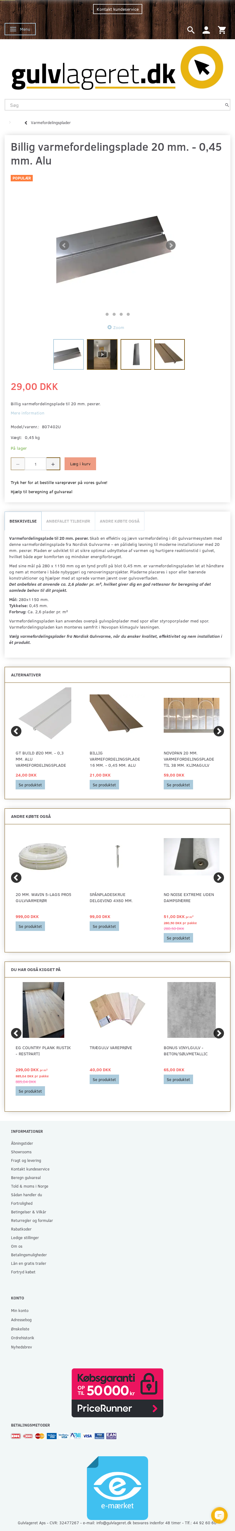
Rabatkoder (21, 1228)
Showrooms (21, 1151)
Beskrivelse (23, 521)
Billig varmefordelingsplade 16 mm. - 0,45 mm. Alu (115, 759)
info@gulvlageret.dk (114, 1522)
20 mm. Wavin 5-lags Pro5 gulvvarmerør (43, 897)
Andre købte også (120, 521)
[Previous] (16, 731)
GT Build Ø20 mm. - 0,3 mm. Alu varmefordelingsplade (41, 759)
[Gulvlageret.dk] (117, 66)
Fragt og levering (26, 1160)
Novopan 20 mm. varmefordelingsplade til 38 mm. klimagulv (189, 759)
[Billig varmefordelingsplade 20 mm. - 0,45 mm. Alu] (117, 245)
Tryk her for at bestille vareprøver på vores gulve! (59, 482)
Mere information (27, 413)
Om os (16, 1246)
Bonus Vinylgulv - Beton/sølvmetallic (186, 1051)
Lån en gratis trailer (28, 1263)
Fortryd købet (23, 1271)
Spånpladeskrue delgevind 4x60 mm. (111, 897)
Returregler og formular (32, 1220)
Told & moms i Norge (29, 1186)
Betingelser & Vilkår (28, 1211)
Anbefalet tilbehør (68, 521)
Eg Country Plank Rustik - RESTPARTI (43, 1051)
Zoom (118, 327)
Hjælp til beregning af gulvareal (42, 491)
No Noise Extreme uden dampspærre (189, 897)
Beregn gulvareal (26, 1177)
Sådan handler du (26, 1194)
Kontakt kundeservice (118, 9)
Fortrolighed (21, 1203)
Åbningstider (22, 1143)
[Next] (219, 731)
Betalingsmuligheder (29, 1254)
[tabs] (191, 29)
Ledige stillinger (25, 1237)
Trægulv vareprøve (111, 1047)
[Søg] (227, 104)
